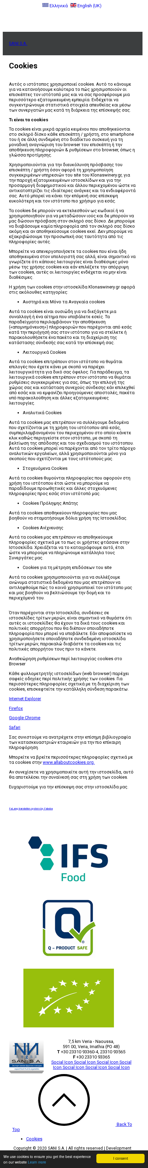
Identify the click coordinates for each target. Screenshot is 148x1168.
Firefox (16, 708)
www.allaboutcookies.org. (69, 762)
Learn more (37, 1162)
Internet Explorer (25, 698)
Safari (14, 727)
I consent (120, 1158)
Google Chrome (24, 717)
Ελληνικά (59, 5)
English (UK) (89, 5)
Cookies (34, 1138)
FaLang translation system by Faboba (31, 808)
